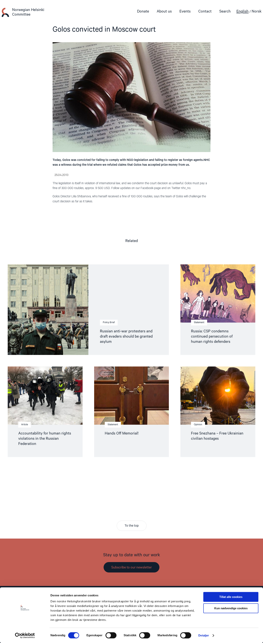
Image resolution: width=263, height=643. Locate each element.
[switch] (111, 635)
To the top (132, 526)
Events (185, 11)
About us (164, 11)
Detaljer (203, 635)
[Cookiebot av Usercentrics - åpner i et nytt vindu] (25, 635)
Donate (143, 11)
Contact (205, 11)
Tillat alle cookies (230, 596)
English (242, 11)
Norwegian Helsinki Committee (28, 12)
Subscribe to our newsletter (131, 567)
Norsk (256, 11)
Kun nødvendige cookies (231, 608)
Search (225, 11)
